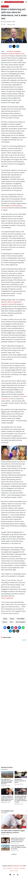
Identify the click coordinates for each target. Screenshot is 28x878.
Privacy (12, 870)
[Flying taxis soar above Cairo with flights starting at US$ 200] (5, 848)
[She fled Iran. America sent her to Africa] (21, 774)
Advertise (9, 868)
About (4, 868)
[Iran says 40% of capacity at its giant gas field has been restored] (7, 774)
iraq (12, 619)
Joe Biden (21, 619)
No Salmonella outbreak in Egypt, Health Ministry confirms (13, 831)
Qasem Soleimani (7, 598)
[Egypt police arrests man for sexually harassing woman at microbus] (5, 840)
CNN (4, 24)
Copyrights (22, 868)
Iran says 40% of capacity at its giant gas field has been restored (7, 782)
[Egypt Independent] (14, 2)
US (12, 622)
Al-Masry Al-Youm (18, 866)
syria (5, 622)
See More (14, 854)
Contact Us (15, 868)
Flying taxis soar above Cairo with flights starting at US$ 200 (18, 847)
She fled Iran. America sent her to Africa (20, 781)
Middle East (5, 6)
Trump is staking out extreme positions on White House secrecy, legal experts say (7, 798)
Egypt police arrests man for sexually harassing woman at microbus (18, 839)
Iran (6, 619)
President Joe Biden (13, 51)
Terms (16, 870)
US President (21, 622)
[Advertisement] (14, 703)
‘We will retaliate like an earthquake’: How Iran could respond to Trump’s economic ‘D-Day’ (21, 799)
